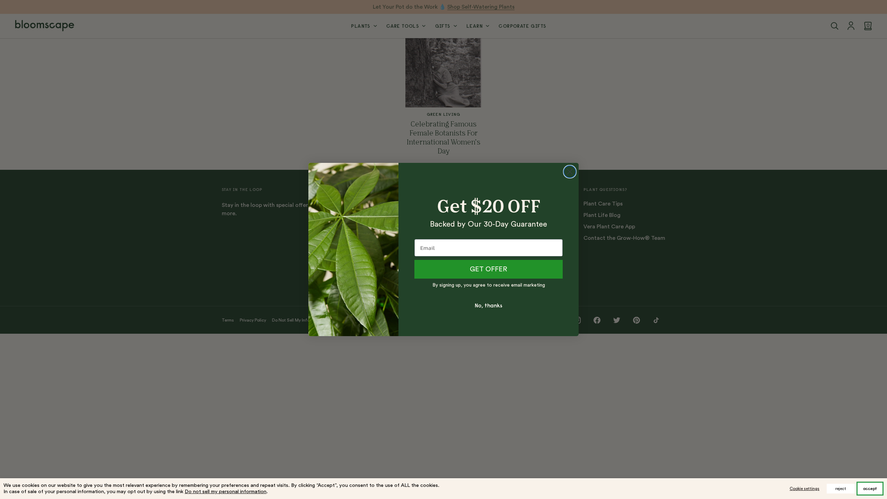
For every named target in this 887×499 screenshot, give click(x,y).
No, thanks (488, 305)
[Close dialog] (570, 172)
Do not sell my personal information (225, 491)
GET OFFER (488, 269)
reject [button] (840, 489)
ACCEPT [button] (870, 488)
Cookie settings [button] (804, 489)
